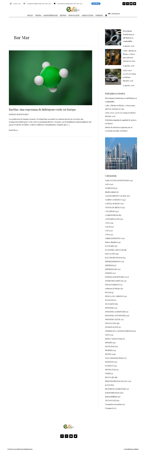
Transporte (109, 408)
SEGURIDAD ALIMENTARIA (115, 389)
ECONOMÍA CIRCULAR (114, 250)
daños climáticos (111, 242)
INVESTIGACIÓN (111, 327)
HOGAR (108, 292)
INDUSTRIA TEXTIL (113, 319)
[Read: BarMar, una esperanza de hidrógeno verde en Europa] (50, 77)
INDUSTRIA (109, 308)
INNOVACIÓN (110, 323)
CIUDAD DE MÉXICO (113, 207)
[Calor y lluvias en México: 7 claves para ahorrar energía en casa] (113, 57)
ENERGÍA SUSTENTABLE (19, 114)
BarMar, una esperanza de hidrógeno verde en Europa (42, 109)
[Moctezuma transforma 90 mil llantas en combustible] (113, 37)
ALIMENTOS (110, 188)
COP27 (107, 223)
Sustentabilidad (111, 396)
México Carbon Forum (113, 339)
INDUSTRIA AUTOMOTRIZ (115, 315)
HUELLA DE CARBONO (114, 296)
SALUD (108, 385)
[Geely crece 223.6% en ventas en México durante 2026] (113, 77)
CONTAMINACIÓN (112, 219)
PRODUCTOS (110, 369)
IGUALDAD (109, 300)
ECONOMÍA (109, 246)
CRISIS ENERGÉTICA (113, 238)
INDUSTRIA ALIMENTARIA (115, 312)
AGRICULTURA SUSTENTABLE (117, 180)
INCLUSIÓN (110, 304)
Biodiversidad (110, 192)
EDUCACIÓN (110, 254)
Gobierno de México (113, 288)
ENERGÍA (108, 273)
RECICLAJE (109, 377)
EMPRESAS (109, 265)
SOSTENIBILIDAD (112, 393)
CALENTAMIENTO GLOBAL (116, 196)
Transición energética (113, 404)
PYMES (108, 373)
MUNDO (108, 354)
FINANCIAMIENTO (112, 285)
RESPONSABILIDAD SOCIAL (116, 381)
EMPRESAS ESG (111, 269)
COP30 (107, 234)
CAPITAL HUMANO (112, 203)
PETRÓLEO (109, 362)
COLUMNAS (110, 211)
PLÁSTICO (109, 366)
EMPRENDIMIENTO (113, 261)
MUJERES (109, 350)
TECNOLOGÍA (110, 400)
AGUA (107, 184)
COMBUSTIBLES (111, 215)
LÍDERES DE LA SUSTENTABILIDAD (119, 331)
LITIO (107, 335)
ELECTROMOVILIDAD (113, 258)
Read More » (14, 130)
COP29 (107, 230)
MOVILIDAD (110, 346)
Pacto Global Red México (114, 358)
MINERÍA (108, 342)
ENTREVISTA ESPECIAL (114, 281)
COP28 (107, 227)
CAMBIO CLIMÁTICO (113, 200)
